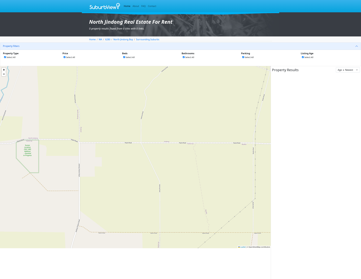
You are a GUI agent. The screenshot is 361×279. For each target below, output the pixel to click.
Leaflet (243, 247)
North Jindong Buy (123, 39)
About (136, 6)
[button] (4, 70)
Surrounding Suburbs (147, 39)
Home (127, 6)
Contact (152, 6)
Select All (11, 57)
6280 (107, 39)
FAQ (143, 6)
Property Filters (11, 46)
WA (100, 39)
